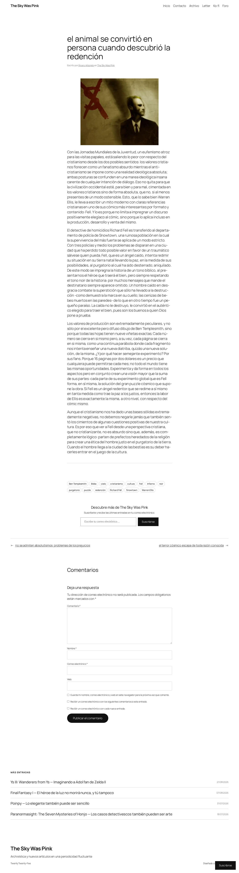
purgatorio (74, 490)
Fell (141, 483)
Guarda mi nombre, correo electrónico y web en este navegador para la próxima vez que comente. (119, 694)
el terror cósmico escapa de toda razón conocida (191, 545)
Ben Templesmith (78, 483)
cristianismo (116, 483)
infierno (151, 483)
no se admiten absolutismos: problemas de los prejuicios (52, 545)
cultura (131, 483)
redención (100, 490)
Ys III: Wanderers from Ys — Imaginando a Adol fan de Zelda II (58, 782)
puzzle (87, 490)
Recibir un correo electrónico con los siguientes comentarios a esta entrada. (108, 701)
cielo (103, 483)
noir (161, 483)
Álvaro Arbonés (86, 65)
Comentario (74, 605)
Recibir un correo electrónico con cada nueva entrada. (97, 708)
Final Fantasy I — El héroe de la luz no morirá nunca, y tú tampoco (62, 793)
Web (69, 679)
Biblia (93, 483)
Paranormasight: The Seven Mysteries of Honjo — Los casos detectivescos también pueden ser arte (91, 814)
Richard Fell (116, 490)
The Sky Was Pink (25, 5)
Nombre (72, 648)
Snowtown (131, 490)
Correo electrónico (77, 663)
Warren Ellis (147, 490)
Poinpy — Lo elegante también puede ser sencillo (50, 803)
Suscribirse (148, 521)
